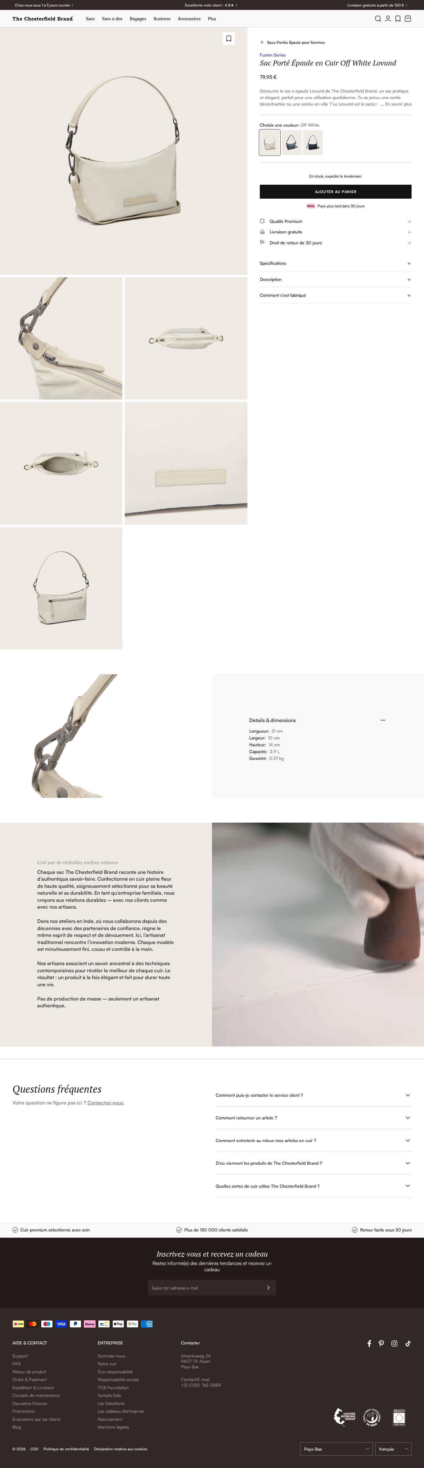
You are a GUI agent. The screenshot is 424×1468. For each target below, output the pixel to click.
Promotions (23, 1411)
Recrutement (110, 1419)
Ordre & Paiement (29, 1379)
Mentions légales (113, 1427)
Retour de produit (29, 1371)
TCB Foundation (113, 1387)
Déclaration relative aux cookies (120, 1449)
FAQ (16, 1363)
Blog (16, 1427)
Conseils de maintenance (36, 1395)
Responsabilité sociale (118, 1379)
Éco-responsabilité (115, 1371)
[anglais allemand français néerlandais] (393, 1449)
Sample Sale (109, 1395)
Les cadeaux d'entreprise (121, 1411)
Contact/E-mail (195, 1379)
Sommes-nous (111, 1355)
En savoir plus (398, 103)
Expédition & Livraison (33, 1387)
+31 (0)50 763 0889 (201, 1385)
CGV (34, 1449)
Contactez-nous (105, 1103)
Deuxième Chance (29, 1403)
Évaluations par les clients (36, 1419)
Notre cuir (107, 1363)
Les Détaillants (111, 1403)
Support (20, 1355)
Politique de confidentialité (66, 1449)
